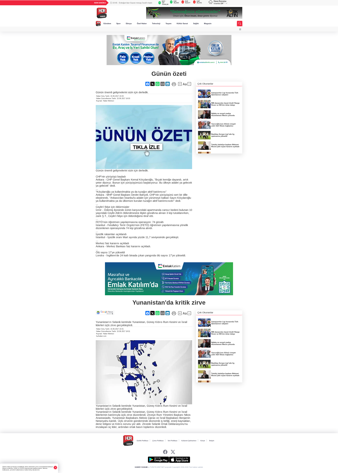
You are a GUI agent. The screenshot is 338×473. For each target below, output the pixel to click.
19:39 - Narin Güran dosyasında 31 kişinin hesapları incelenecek (133, 3)
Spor (118, 23)
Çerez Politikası (158, 441)
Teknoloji (156, 23)
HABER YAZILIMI (141, 467)
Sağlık (196, 23)
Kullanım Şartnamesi (188, 441)
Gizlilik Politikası (142, 441)
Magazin (208, 23)
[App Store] (179, 460)
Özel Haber (142, 23)
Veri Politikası (172, 441)
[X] (172, 452)
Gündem (107, 23)
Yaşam (168, 23)
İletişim (211, 441)
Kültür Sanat (182, 23)
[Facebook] (165, 452)
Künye (202, 441)
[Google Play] (158, 460)
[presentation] (153, 2)
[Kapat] (55, 467)
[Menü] (240, 29)
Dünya (129, 23)
